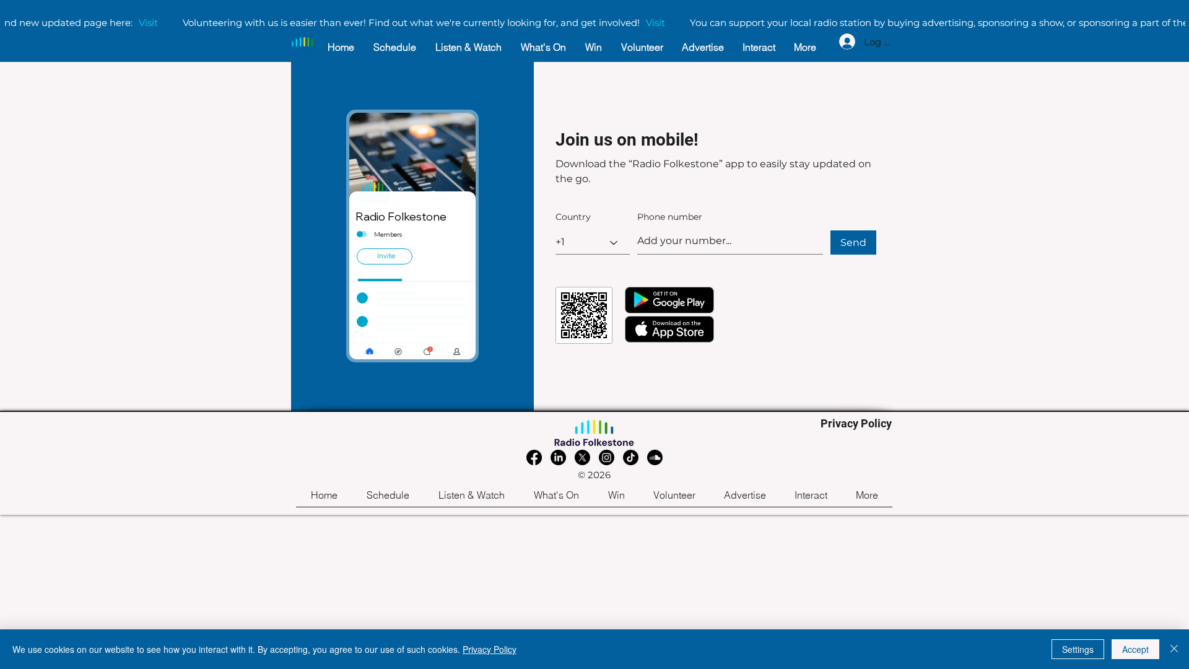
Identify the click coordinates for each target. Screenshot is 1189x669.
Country (573, 216)
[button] (471, 499)
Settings (1078, 649)
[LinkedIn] (558, 457)
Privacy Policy (489, 649)
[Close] (1174, 649)
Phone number (669, 216)
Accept (1135, 649)
